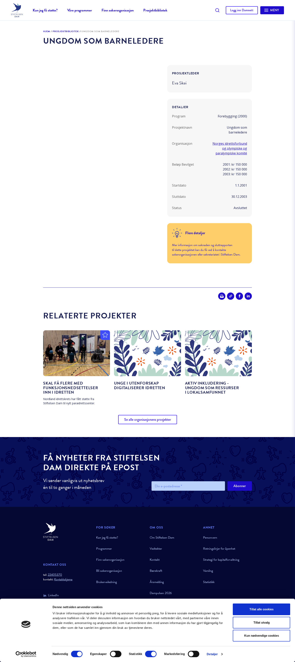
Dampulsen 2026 (161, 593)
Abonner (239, 486)
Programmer (104, 548)
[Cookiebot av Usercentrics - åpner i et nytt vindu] (26, 654)
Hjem (46, 31)
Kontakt (155, 559)
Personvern (210, 537)
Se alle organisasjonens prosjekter (147, 419)
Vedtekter (156, 548)
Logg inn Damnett (241, 10)
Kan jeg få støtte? (45, 10)
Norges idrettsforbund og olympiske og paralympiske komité (230, 148)
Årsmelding (157, 582)
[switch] (115, 654)
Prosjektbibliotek (155, 10)
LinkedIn (53, 595)
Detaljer (212, 654)
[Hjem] (67, 532)
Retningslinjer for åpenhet (219, 548)
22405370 (55, 574)
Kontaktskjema (63, 579)
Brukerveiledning (106, 582)
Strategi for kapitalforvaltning (221, 559)
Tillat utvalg (261, 622)
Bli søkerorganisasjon (109, 570)
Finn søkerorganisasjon (118, 10)
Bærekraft (156, 570)
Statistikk (209, 582)
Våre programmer (79, 10)
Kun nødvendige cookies (261, 635)
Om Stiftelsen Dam (162, 537)
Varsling (208, 570)
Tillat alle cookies (261, 609)
